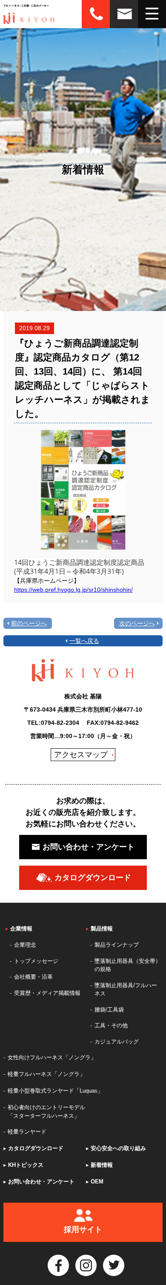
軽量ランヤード (27, 1131)
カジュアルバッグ (116, 1041)
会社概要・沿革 (33, 977)
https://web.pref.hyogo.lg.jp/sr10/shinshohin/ (73, 589)
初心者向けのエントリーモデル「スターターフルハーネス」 (46, 1111)
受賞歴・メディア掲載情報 (47, 993)
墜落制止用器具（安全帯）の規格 (127, 965)
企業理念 (25, 945)
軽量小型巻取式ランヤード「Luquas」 (55, 1090)
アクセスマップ (81, 754)
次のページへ (137, 623)
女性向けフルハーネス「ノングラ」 (52, 1057)
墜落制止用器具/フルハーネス (125, 989)
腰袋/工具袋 (109, 1009)
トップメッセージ (36, 961)
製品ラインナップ (116, 945)
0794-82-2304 (60, 722)
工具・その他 (111, 1025)
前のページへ (29, 623)
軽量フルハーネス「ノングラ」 (46, 1074)
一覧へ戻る (84, 640)
